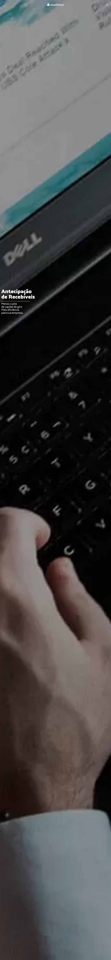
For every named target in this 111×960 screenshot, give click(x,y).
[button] (107, 5)
